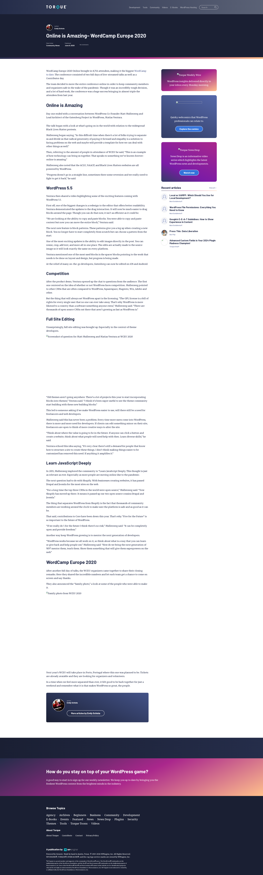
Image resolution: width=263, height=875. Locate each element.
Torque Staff (174, 246)
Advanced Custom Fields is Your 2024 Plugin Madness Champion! (193, 242)
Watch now (189, 172)
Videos (95, 823)
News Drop (104, 819)
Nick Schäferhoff (176, 201)
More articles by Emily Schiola (85, 713)
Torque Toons (79, 823)
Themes (51, 823)
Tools (63, 823)
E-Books (51, 819)
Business (95, 815)
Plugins (119, 819)
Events (64, 819)
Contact (79, 835)
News (57, 45)
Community (50, 45)
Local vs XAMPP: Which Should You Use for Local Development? (192, 196)
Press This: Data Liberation (184, 231)
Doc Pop (172, 234)
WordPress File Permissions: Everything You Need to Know (193, 208)
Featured (77, 819)
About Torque (52, 835)
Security (132, 819)
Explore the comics (189, 129)
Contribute (67, 835)
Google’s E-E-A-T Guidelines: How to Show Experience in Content (191, 220)
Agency (51, 815)
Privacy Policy (92, 835)
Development (131, 815)
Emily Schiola (59, 28)
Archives (64, 815)
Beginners (80, 815)
